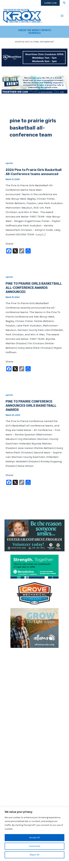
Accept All (34, 837)
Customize (34, 846)
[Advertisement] (34, 685)
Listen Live (50, 2)
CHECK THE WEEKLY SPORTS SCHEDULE (34, 32)
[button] (64, 3)
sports (9, 163)
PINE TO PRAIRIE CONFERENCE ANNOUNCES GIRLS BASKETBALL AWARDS (31, 406)
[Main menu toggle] (62, 15)
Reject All (34, 854)
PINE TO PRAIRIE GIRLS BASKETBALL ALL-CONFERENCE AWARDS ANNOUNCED (34, 288)
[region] (34, 834)
